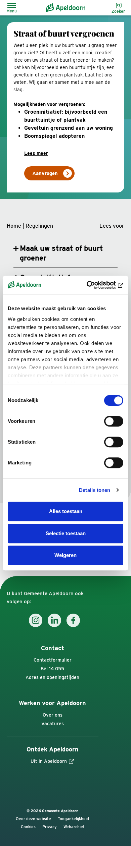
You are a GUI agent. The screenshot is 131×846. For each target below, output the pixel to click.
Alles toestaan (65, 511)
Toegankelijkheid (73, 818)
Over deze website (33, 818)
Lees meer (36, 153)
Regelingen (39, 226)
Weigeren (65, 555)
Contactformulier (53, 660)
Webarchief (73, 827)
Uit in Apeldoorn (49, 761)
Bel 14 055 (52, 668)
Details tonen (94, 490)
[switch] (113, 421)
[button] (111, 226)
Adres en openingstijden (52, 677)
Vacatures (52, 723)
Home (14, 226)
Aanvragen (45, 173)
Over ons (52, 715)
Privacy (49, 827)
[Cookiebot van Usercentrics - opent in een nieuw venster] (94, 285)
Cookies (28, 827)
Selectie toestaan (66, 533)
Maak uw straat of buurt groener (61, 253)
